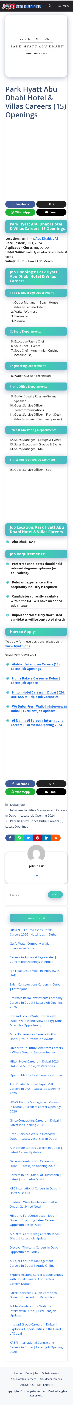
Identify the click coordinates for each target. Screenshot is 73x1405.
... (36, 874)
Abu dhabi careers (51, 1379)
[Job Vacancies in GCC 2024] (22, 6)
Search (55, 894)
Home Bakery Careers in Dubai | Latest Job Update (35, 680)
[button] (50, 6)
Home (18, 1373)
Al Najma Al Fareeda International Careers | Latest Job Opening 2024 (37, 722)
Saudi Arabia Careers (23, 1379)
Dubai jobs (18, 805)
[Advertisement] (36, 161)
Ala (14, 664)
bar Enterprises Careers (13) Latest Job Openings (35, 666)
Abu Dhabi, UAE (46, 239)
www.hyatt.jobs (17, 646)
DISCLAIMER (45, 1385)
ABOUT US (27, 1385)
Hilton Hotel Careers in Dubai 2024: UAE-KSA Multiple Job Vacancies (38, 694)
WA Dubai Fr (21, 706)
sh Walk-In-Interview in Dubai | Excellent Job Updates (39, 708)
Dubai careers (50, 1373)
